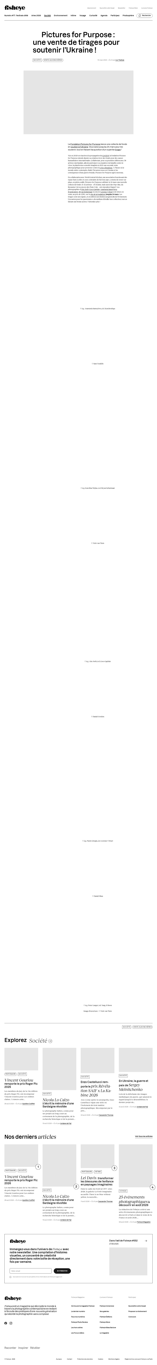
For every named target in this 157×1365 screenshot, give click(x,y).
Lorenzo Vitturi (107, 192)
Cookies (100, 1359)
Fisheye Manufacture (108, 1327)
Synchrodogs (73, 192)
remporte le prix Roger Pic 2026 (21, 1083)
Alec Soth (85, 189)
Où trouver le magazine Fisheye (83, 1306)
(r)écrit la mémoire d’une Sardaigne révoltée (58, 1103)
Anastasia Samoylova (108, 189)
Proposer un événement (137, 1311)
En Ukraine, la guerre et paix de (133, 1086)
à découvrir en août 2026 (134, 1201)
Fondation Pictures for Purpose (85, 144)
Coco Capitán (94, 189)
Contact (69, 1359)
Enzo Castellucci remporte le (96, 1089)
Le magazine (104, 1333)
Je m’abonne (62, 1271)
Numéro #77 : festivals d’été (16, 16)
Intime (73, 16)
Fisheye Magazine (143, 1222)
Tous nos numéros (78, 1317)
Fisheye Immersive (107, 1306)
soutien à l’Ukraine (79, 147)
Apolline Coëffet (28, 1104)
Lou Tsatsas (119, 60)
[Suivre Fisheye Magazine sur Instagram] (11, 1323)
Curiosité (93, 16)
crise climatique (106, 168)
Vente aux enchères (53, 60)
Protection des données (85, 1359)
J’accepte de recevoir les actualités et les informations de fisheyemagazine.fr (37, 1277)
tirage (118, 150)
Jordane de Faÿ (65, 1123)
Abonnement (91, 8)
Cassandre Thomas (106, 1115)
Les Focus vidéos (77, 1333)
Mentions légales (114, 1359)
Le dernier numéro (78, 1311)
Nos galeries (104, 1311)
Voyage (82, 16)
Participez (115, 16)
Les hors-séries (77, 1327)
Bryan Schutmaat (85, 192)
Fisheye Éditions (106, 1317)
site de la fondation (97, 194)
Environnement (60, 16)
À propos (59, 1359)
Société (47, 16)
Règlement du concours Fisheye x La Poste (139, 1359)
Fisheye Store (133, 8)
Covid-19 (105, 156)
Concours (132, 1317)
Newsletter (121, 8)
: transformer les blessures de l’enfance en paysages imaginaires (97, 1181)
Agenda (104, 16)
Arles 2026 (36, 16)
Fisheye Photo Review (79, 1322)
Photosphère (128, 16)
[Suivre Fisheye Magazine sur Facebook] (5, 1323)
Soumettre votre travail (107, 8)
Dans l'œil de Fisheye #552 (123, 1241)
